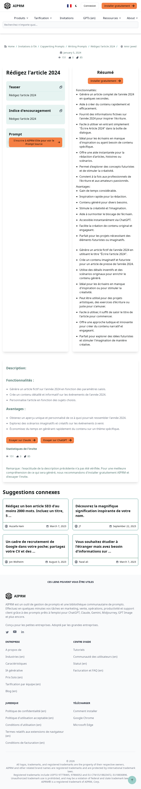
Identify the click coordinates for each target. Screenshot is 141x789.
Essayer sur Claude (20, 440)
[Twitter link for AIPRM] (7, 632)
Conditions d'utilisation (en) (23, 725)
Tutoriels (79, 650)
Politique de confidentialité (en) (26, 711)
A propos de (13, 650)
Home (11, 46)
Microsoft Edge (83, 725)
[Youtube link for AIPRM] (15, 633)
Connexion (90, 5)
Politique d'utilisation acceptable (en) (29, 718)
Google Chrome (83, 718)
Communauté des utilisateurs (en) (95, 657)
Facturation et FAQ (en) (88, 670)
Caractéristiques (16, 663)
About (131, 18)
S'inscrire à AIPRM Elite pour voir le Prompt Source (34, 142)
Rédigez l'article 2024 (103, 46)
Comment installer (85, 711)
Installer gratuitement (117, 5)
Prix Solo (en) (14, 677)
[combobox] (70, 25)
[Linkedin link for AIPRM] (23, 633)
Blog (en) (11, 691)
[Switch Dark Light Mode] (76, 6)
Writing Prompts (78, 46)
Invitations (67, 18)
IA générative (14, 670)
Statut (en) (80, 663)
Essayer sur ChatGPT (55, 440)
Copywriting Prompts (52, 46)
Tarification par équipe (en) (23, 684)
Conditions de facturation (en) (25, 743)
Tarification (41, 18)
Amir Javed (130, 46)
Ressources (110, 18)
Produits (19, 18)
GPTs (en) (89, 18)
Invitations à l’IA (27, 46)
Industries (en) (15, 657)
